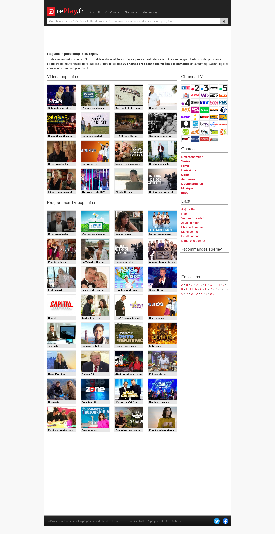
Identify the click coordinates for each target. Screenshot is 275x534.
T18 (223, 109)
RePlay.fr (52, 521)
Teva (204, 109)
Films (185, 165)
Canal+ (213, 87)
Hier (184, 214)
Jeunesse (188, 179)
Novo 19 (185, 117)
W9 (204, 95)
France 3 (204, 87)
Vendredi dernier (192, 218)
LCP (195, 138)
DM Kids (223, 131)
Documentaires (192, 183)
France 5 (223, 87)
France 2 (195, 87)
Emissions (188, 170)
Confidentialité (137, 521)
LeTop (185, 138)
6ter (213, 102)
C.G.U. (165, 521)
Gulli (185, 131)
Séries (185, 161)
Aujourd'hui (188, 209)
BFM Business (223, 117)
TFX (223, 95)
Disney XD (213, 131)
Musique (187, 188)
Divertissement (192, 157)
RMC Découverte (223, 102)
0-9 (212, 293)
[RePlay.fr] (67, 11)
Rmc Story (185, 109)
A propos (153, 521)
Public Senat (204, 138)
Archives (176, 521)
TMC (213, 95)
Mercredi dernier (192, 227)
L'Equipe (223, 124)
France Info (195, 117)
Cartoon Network (204, 131)
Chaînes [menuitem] (111, 12)
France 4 (185, 102)
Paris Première (213, 109)
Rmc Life (195, 109)
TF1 (185, 87)
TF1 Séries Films (204, 102)
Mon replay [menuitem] (150, 12)
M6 (185, 95)
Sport (185, 174)
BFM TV (213, 117)
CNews (204, 117)
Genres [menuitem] (130, 12)
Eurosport (213, 124)
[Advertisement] (137, 37)
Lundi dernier (190, 236)
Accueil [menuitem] (95, 12)
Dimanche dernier (193, 240)
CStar (195, 102)
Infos (184, 192)
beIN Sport (204, 124)
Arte (195, 95)
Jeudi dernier (190, 222)
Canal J (195, 131)
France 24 (195, 124)
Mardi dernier (190, 231)
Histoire (213, 138)
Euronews (185, 124)
